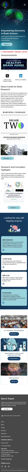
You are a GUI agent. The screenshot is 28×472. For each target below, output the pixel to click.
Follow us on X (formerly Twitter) (7, 80)
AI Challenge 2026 (19, 52)
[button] (8, 70)
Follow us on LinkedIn (20, 79)
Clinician (8, 52)
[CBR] (5, 4)
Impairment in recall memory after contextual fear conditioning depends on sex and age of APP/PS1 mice (14, 195)
